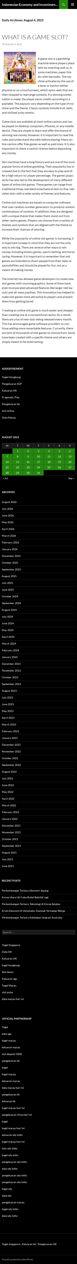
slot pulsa (7, 992)
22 (17, 467)
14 (7, 461)
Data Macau (9, 417)
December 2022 (11, 744)
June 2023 (8, 704)
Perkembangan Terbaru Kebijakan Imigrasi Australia (32, 917)
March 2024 (9, 643)
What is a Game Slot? (35, 37)
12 (59, 456)
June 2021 (8, 866)
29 (17, 472)
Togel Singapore (11, 945)
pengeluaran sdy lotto (14, 1175)
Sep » (71, 478)
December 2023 (11, 663)
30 (28, 472)
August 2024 (9, 609)
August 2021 (9, 852)
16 (28, 461)
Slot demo (7, 972)
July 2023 (7, 697)
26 (59, 467)
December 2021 (11, 825)
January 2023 (10, 737)
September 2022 (11, 764)
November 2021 (11, 832)
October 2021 (10, 839)
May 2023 (7, 711)
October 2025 (10, 562)
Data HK (7, 951)
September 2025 (11, 569)
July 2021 (7, 859)
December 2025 (11, 555)
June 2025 (8, 589)
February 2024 (10, 650)
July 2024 (7, 616)
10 (38, 456)
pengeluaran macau (13, 1202)
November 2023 (11, 670)
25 (48, 467)
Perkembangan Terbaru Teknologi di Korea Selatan (31, 904)
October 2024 (10, 596)
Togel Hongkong (11, 377)
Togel (5, 1027)
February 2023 (10, 731)
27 (69, 467)
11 (48, 456)
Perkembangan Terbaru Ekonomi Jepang (25, 890)
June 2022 (8, 785)
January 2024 (10, 657)
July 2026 (7, 508)
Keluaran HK (9, 390)
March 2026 (9, 535)
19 (59, 461)
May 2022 (7, 791)
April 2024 (8, 636)
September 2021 (11, 845)
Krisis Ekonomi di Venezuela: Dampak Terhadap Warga (33, 910)
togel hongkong (11, 965)
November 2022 (11, 751)
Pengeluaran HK (47, 1244)
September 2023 (11, 684)
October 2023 (10, 677)
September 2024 (11, 603)
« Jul (5, 478)
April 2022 (8, 798)
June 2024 (8, 623)
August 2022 (9, 771)
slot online (8, 410)
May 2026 (7, 522)
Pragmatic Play (10, 397)
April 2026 (8, 529)
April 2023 (8, 717)
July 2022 (7, 778)
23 (28, 467)
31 (38, 472)
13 (69, 456)
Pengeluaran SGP (12, 383)
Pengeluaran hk (11, 404)
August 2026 (9, 502)
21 (7, 467)
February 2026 (10, 542)
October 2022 (10, 758)
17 (38, 461)
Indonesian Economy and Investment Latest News (30, 4)
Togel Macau (9, 985)
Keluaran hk (29, 1244)
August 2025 (9, 576)
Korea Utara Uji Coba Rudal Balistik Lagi (25, 897)
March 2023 (9, 724)
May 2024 (7, 630)
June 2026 (8, 515)
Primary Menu (72, 4)
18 (48, 461)
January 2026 (10, 549)
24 (38, 467)
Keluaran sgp (9, 978)
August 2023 (9, 690)
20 (69, 461)
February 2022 (10, 812)
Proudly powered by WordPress (17, 1259)
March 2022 (9, 805)
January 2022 (10, 818)
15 (17, 461)
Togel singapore (11, 1244)
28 (7, 472)
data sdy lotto (10, 1215)
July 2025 (7, 582)
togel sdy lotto (10, 1209)
